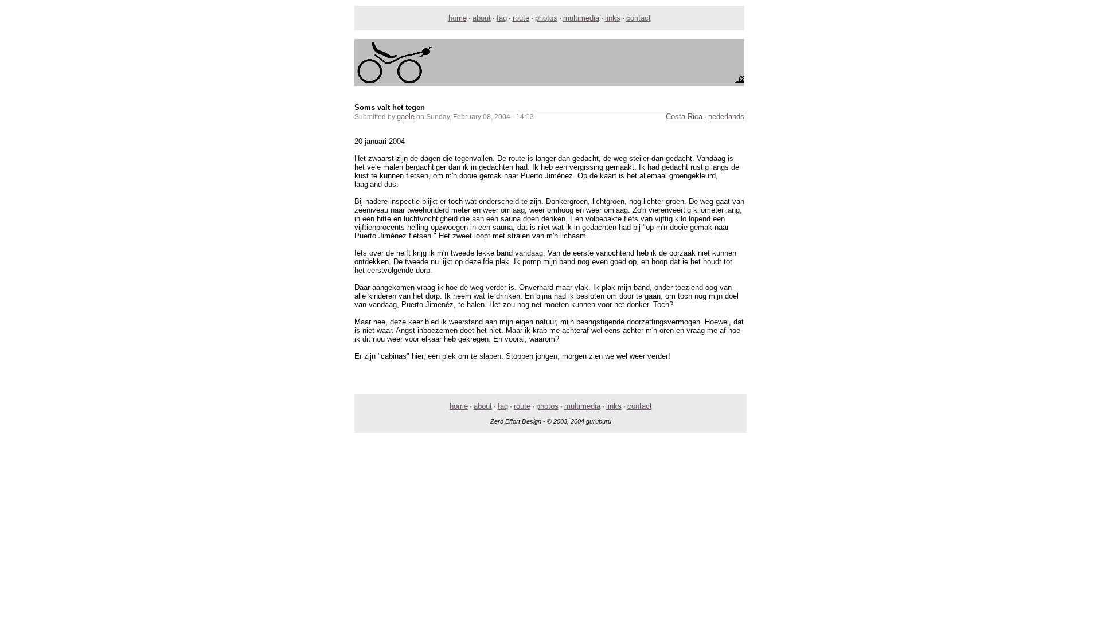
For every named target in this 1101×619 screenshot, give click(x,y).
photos (546, 18)
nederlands (726, 116)
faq (502, 18)
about (482, 18)
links (612, 18)
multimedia (581, 18)
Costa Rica (684, 116)
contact (638, 18)
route (521, 18)
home (457, 18)
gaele (406, 116)
